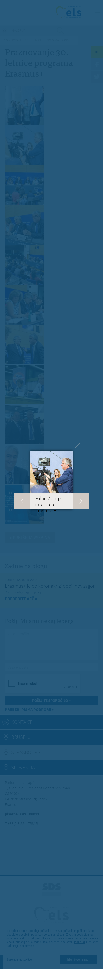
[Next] (81, 501)
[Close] (77, 446)
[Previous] (22, 501)
